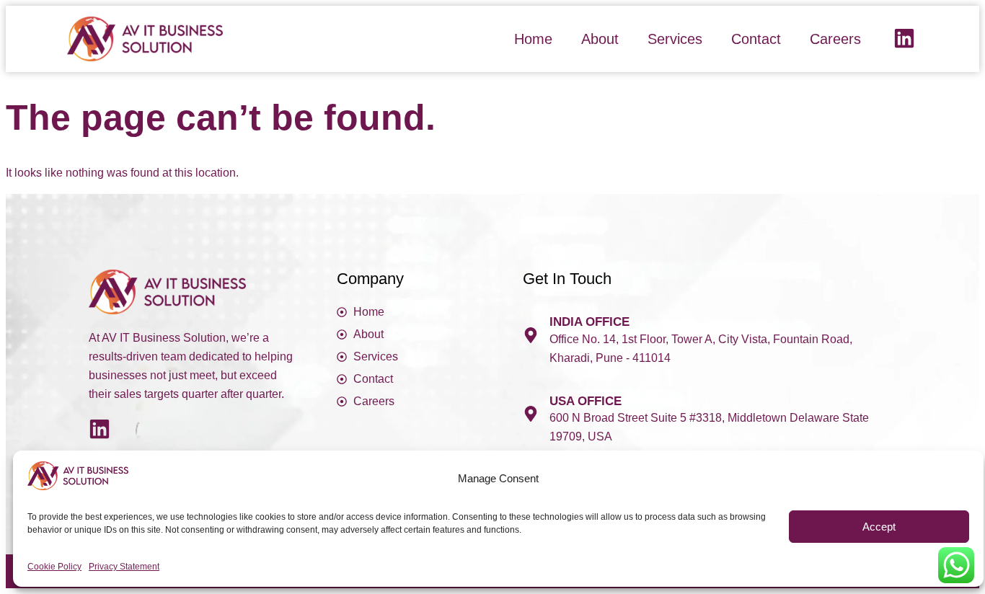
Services (675, 39)
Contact (756, 39)
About (600, 39)
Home (533, 39)
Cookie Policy (54, 567)
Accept (879, 526)
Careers (835, 39)
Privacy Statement (124, 567)
